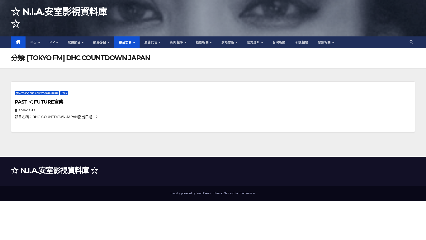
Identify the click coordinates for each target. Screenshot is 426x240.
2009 (64, 93)
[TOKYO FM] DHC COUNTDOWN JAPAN (37, 93)
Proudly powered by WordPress (191, 193)
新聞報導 (177, 42)
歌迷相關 (325, 42)
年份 (34, 42)
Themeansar (247, 193)
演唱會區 (228, 42)
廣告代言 (151, 42)
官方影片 (254, 42)
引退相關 (301, 42)
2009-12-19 (27, 110)
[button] (411, 42)
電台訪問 (126, 42)
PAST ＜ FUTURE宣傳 (39, 102)
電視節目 (75, 42)
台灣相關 (279, 42)
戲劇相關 (203, 42)
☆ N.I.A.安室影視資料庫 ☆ (54, 170)
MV (52, 42)
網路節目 (100, 42)
